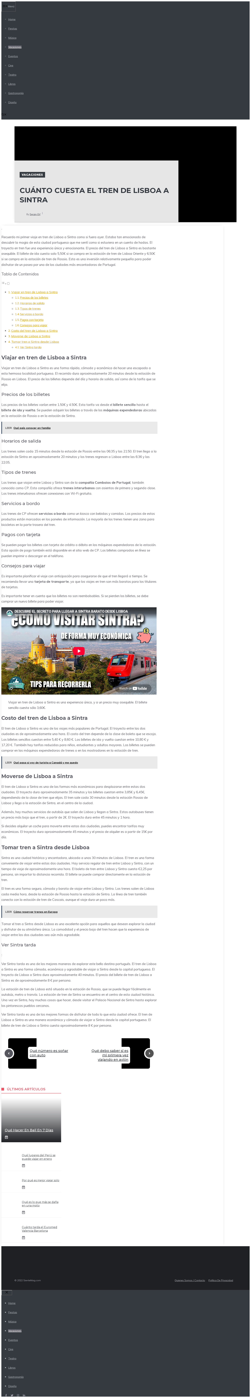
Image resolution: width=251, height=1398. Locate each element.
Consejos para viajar (33, 325)
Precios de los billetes (34, 297)
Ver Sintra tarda (30, 347)
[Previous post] (8, 1053)
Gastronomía (16, 93)
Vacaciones (15, 47)
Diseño (12, 102)
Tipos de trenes (30, 308)
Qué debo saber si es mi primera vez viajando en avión (110, 1055)
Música (12, 37)
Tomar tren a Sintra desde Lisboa (35, 342)
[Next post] (149, 1053)
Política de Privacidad (220, 1280)
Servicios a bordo (31, 314)
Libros (12, 84)
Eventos (13, 56)
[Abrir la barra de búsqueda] (3, 114)
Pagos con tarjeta (31, 319)
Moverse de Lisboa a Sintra (30, 336)
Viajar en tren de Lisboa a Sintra (34, 292)
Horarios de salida (32, 303)
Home (12, 19)
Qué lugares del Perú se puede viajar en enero (38, 1157)
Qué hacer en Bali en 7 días (29, 1130)
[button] (5, 283)
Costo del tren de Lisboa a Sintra (34, 331)
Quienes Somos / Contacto (190, 1280)
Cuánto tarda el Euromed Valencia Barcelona (39, 1229)
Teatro (12, 74)
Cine (10, 65)
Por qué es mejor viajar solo (40, 1180)
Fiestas (12, 28)
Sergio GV (35, 214)
